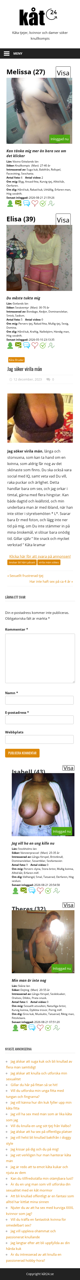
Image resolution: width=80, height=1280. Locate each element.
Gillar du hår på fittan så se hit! (34, 1084)
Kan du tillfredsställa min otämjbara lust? (42, 1178)
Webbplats (14, 732)
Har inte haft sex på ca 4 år (50, 581)
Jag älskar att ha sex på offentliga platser (41, 1131)
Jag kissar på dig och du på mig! (35, 1149)
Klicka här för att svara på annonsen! (40, 556)
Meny (17, 53)
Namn (11, 693)
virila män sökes (49, 562)
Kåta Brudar (16, 360)
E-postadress (17, 712)
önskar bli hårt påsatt (22, 562)
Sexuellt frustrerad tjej (26, 575)
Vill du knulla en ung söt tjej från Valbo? (41, 1126)
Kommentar (16, 629)
